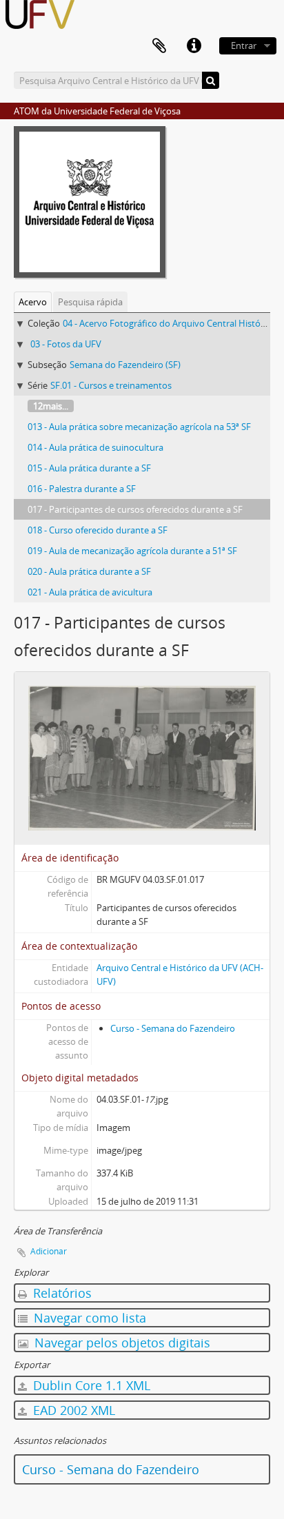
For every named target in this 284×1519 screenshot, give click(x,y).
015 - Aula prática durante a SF (89, 468)
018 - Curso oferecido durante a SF (98, 530)
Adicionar (48, 1251)
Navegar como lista (88, 1317)
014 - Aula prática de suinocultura (95, 447)
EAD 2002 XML (72, 1410)
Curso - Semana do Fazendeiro (172, 1028)
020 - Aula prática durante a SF (89, 571)
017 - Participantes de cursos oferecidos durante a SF (135, 509)
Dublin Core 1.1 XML (90, 1385)
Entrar (243, 45)
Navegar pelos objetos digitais (120, 1342)
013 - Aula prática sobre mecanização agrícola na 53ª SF (139, 426)
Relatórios (61, 1293)
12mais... (50, 406)
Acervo (33, 302)
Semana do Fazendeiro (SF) (125, 364)
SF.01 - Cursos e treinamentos (111, 385)
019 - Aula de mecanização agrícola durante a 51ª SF (132, 550)
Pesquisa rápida (90, 302)
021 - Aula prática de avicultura (90, 592)
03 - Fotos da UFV (65, 344)
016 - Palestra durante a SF (82, 488)
